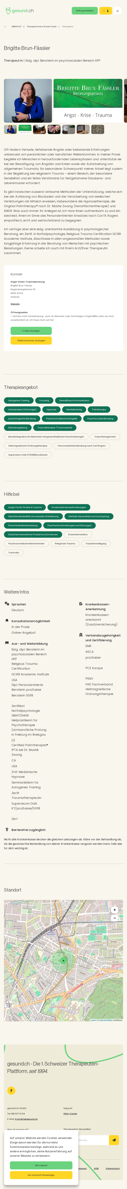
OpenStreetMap (105, 1020)
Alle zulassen (41, 1165)
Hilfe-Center (70, 1113)
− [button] (115, 918)
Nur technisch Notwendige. (41, 1175)
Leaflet (93, 1020)
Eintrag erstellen (84, 10)
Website (15, 304)
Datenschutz (113, 1168)
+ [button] (115, 910)
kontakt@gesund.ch (26, 1119)
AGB (96, 1168)
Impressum (80, 1168)
